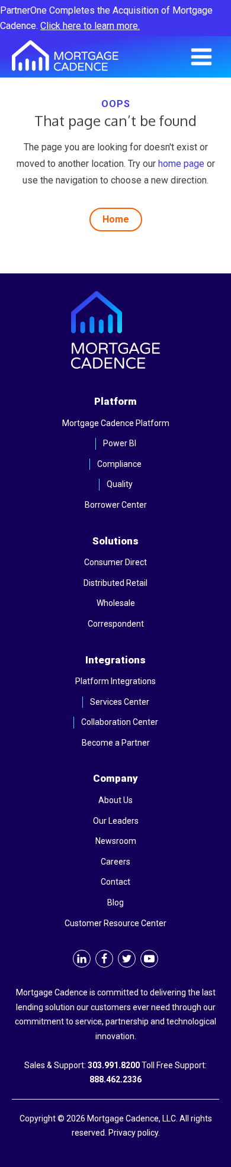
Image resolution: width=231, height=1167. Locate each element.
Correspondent (116, 623)
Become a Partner (116, 742)
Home (115, 219)
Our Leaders (116, 821)
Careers (115, 861)
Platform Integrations (115, 681)
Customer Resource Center (115, 923)
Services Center (119, 702)
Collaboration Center (119, 722)
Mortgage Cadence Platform (115, 423)
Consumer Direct (115, 562)
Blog (115, 902)
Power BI (119, 443)
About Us (115, 800)
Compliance (119, 464)
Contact (115, 881)
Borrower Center (116, 505)
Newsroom (115, 841)
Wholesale (116, 603)
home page (181, 163)
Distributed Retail (115, 583)
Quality (120, 484)
